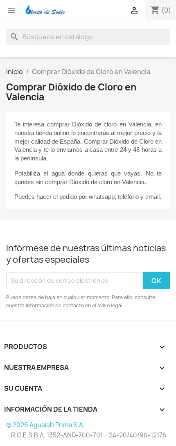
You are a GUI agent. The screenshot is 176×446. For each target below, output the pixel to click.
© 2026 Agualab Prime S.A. (45, 425)
